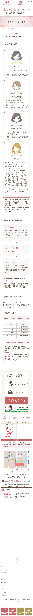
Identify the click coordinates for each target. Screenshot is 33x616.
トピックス (3, 592)
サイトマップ (4, 595)
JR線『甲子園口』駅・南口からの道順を (16, 485)
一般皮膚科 (3, 572)
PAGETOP (16, 562)
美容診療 (3, 579)
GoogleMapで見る (16, 471)
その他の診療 (4, 576)
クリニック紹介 (4, 569)
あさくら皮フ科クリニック (18, 599)
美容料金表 (3, 582)
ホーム (2, 566)
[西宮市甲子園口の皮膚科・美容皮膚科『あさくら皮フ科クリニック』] (16, 9)
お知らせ (3, 585)
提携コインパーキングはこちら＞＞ (16, 489)
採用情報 (3, 589)
